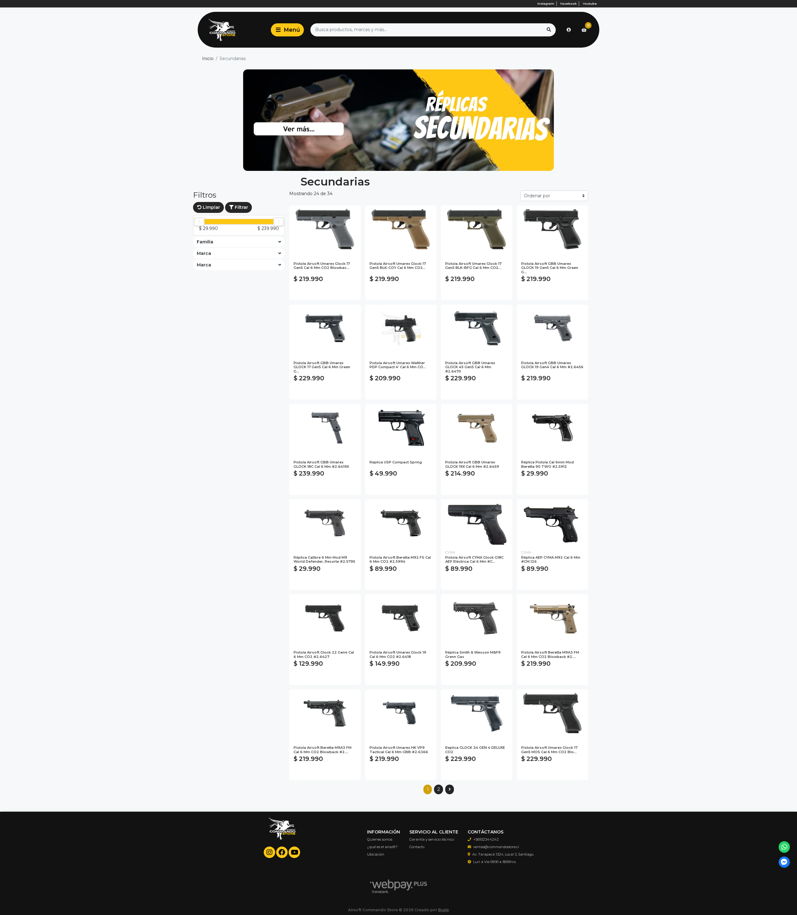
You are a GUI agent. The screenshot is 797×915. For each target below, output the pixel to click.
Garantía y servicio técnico (431, 839)
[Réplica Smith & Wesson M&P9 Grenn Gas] (476, 618)
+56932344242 (486, 839)
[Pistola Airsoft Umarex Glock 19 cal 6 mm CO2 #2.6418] (401, 618)
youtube (590, 3)
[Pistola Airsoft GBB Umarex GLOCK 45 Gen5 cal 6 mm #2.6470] (476, 328)
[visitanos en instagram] (269, 852)
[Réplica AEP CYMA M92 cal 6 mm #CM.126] (552, 523)
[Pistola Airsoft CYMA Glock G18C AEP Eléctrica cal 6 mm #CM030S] (476, 523)
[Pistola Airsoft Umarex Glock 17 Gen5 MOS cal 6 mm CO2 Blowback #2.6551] (552, 713)
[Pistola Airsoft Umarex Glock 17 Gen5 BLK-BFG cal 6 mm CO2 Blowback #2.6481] (476, 229)
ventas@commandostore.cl (496, 847)
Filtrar (240, 207)
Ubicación (375, 854)
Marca (204, 253)
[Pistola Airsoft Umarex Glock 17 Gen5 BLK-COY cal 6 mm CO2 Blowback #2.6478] (401, 229)
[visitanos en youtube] (294, 852)
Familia (205, 242)
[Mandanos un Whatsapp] (784, 847)
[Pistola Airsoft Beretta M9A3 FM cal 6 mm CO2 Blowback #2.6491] (325, 713)
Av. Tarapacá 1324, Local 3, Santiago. (503, 854)
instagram (545, 3)
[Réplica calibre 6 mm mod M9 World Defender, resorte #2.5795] (325, 523)
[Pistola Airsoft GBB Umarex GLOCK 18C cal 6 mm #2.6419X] (325, 428)
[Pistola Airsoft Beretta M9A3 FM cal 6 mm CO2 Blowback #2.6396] (552, 618)
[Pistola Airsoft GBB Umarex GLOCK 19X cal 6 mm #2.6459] (476, 428)
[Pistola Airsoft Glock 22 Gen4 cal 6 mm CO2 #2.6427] (325, 618)
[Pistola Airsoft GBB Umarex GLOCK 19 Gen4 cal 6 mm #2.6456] (552, 328)
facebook (568, 3)
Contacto (416, 847)
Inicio (208, 58)
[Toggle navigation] (287, 29)
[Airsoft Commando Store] (233, 30)
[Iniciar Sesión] (568, 29)
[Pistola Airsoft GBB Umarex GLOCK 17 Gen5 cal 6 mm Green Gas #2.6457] (325, 328)
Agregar (325, 292)
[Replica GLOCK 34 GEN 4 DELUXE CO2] (476, 713)
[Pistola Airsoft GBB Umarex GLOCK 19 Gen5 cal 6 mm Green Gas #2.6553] (552, 229)
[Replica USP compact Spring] (401, 428)
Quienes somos (379, 839)
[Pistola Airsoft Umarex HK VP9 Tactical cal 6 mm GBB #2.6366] (401, 713)
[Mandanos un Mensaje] (784, 862)
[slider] (199, 221)
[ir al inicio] (282, 834)
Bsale (443, 910)
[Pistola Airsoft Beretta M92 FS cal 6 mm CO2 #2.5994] (401, 523)
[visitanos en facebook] (282, 852)
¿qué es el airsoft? (382, 847)
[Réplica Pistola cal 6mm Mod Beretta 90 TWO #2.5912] (552, 428)
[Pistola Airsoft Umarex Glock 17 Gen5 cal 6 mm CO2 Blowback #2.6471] (325, 229)
